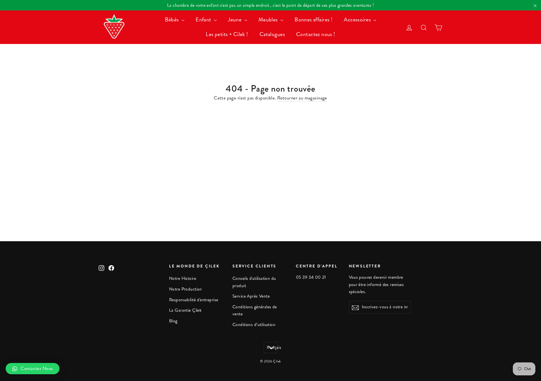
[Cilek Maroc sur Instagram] (101, 267)
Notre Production (185, 289)
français (272, 347)
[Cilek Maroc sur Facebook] (111, 267)
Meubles (268, 19)
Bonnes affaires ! (313, 19)
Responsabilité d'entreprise (193, 300)
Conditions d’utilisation (253, 325)
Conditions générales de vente (254, 310)
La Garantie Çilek (185, 310)
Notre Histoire (182, 278)
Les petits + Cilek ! (227, 34)
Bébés (172, 19)
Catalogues (272, 34)
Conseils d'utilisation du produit (254, 282)
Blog (173, 321)
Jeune (235, 19)
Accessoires (358, 19)
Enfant (204, 19)
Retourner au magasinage (302, 97)
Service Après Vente (251, 296)
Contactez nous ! (315, 34)
